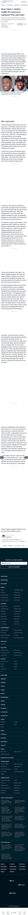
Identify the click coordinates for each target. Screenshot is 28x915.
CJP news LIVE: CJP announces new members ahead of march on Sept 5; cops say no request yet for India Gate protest (20, 847)
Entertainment (24, 5)
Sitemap (2, 871)
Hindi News (16, 790)
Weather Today (13, 866)
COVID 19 (3, 745)
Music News (3, 632)
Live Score (3, 592)
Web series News (4, 637)
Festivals (16, 664)
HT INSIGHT (3, 734)
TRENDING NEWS (5, 761)
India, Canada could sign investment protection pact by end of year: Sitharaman (20, 818)
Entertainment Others (19, 637)
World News (9, 5)
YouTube (2, 774)
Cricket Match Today (18, 590)
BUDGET (3, 693)
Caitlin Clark (16, 65)
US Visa (15, 769)
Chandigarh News (5, 608)
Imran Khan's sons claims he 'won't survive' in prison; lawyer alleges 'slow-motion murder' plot (6, 834)
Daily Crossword (17, 751)
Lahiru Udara (17, 600)
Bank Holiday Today (18, 764)
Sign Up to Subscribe (14, 567)
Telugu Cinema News (5, 635)
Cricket (2, 590)
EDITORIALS (3, 708)
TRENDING (3, 678)
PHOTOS (3, 686)
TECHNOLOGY (4, 715)
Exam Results (4, 655)
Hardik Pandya (17, 595)
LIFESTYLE (3, 659)
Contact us (12, 864)
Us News (5, 545)
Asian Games (3, 771)
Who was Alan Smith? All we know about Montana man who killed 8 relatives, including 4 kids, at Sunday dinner (7, 818)
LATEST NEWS (4, 576)
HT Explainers (17, 793)
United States (10, 545)
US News (3, 5)
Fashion (2, 664)
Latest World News (7, 797)
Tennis (15, 724)
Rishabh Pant (17, 597)
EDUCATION (4, 647)
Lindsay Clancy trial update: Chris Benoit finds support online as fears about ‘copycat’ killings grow (20, 834)
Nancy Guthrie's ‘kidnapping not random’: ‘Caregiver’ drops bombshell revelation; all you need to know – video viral (6, 810)
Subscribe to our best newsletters (14, 560)
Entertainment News (5, 788)
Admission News (4, 650)
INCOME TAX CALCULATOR (7, 757)
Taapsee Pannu (4, 766)
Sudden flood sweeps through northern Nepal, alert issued (20, 801)
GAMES (2, 749)
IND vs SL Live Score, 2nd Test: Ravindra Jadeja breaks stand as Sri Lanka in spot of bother (6, 847)
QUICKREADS (4, 741)
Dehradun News (17, 608)
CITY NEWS (3, 603)
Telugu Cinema (17, 785)
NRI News (3, 793)
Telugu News (3, 790)
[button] (2, 2)
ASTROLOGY (4, 641)
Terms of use (22, 864)
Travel (15, 669)
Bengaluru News (4, 606)
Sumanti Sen (5, 26)
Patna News (3, 621)
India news (16, 5)
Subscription (3, 869)
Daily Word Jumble (5, 754)
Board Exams (17, 650)
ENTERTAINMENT (5, 627)
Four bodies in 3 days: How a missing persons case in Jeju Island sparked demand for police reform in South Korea (20, 810)
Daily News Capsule (5, 563)
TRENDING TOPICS (5, 777)
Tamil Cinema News (18, 632)
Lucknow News (17, 616)
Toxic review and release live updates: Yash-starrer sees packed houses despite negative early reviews (6, 856)
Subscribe (24, 1)
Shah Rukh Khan (17, 766)
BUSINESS (3, 682)
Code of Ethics (22, 869)
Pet (1, 671)
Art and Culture (4, 661)
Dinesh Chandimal (5, 600)
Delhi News (3, 611)
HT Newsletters (22, 866)
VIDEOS (2, 690)
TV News (16, 635)
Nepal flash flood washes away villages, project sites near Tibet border (6, 802)
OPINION (3, 704)
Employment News (18, 652)
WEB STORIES (4, 675)
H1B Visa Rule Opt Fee (19, 771)
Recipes (15, 666)
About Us (3, 864)
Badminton (3, 722)
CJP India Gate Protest (6, 769)
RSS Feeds (12, 871)
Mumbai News (4, 619)
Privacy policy (4, 866)
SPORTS (3, 719)
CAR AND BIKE (4, 712)
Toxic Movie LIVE (4, 764)
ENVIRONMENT (4, 697)
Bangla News (17, 788)
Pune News (16, 621)
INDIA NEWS (4, 583)
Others (2, 727)
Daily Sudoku (4, 751)
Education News (17, 655)
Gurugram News (17, 611)
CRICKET (3, 587)
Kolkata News (4, 616)
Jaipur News (16, 613)
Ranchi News (4, 624)
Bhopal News (17, 606)
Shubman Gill (17, 592)
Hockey (2, 724)
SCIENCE (3, 701)
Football (16, 722)
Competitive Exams (5, 652)
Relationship (3, 669)
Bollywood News (4, 630)
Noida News (16, 619)
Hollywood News (18, 630)
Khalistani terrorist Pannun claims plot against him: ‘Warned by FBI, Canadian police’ (20, 826)
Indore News (3, 613)
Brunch (15, 661)
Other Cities (16, 624)
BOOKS (2, 730)
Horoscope (3, 644)
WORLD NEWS (4, 580)
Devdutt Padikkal (4, 595)
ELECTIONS (3, 738)
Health (2, 666)
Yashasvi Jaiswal (4, 597)
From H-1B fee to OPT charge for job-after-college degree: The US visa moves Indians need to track (6, 826)
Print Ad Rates (13, 869)
